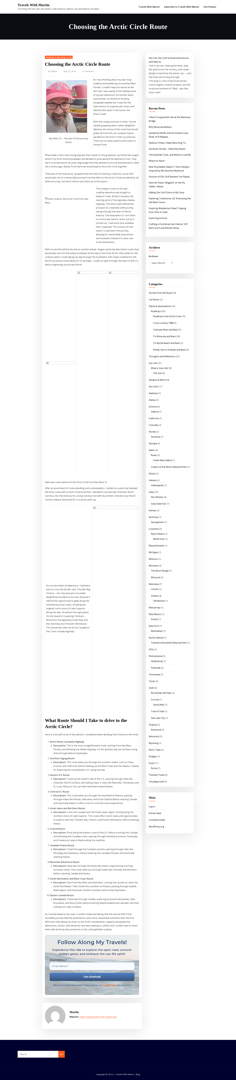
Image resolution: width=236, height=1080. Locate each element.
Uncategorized (156, 781)
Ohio (151, 649)
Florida (152, 431)
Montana (153, 565)
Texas (152, 681)
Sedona (155, 411)
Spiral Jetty (158, 704)
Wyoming (153, 743)
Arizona (153, 406)
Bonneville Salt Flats (161, 692)
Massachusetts (156, 545)
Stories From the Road (160, 292)
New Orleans (157, 533)
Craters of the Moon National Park (169, 466)
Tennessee (154, 674)
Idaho (152, 450)
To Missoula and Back (164, 336)
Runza (154, 768)
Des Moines (157, 497)
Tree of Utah (157, 711)
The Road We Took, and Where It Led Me (170, 154)
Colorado (153, 425)
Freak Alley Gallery (162, 460)
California (154, 418)
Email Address (58, 960)
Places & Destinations (160, 306)
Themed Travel (156, 774)
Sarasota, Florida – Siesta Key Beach (167, 148)
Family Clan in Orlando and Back (169, 349)
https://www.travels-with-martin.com (98, 1016)
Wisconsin (154, 736)
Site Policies (209, 6)
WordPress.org (156, 826)
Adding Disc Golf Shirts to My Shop (166, 192)
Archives (153, 256)
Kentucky (153, 517)
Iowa (151, 491)
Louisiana (154, 528)
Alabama (153, 393)
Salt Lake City (158, 717)
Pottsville (155, 667)
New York (154, 625)
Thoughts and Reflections (162, 356)
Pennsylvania (155, 656)
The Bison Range (160, 570)
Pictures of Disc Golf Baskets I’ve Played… (170, 176)
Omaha (154, 595)
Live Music (154, 299)
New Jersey (154, 607)
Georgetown (157, 522)
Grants (154, 619)
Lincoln (154, 589)
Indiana (152, 480)
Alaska (152, 399)
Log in (152, 806)
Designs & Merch (157, 379)
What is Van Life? (159, 368)
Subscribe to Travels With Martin (181, 6)
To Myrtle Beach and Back (166, 343)
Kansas (152, 510)
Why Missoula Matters (160, 126)
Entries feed (155, 813)
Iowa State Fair (158, 503)
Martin (52, 71)
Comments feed (157, 819)
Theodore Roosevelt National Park (169, 642)
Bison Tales (155, 749)
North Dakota (156, 637)
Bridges (153, 756)
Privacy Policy (110, 985)
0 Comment (88, 71)
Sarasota (155, 436)
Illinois (152, 473)
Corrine (155, 699)
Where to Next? (157, 160)
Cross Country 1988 (163, 322)
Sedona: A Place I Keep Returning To (167, 142)
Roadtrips (156, 311)
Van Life (153, 363)
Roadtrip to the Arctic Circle (59, 57)
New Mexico (155, 614)
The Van (157, 373)
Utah (151, 687)
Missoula (155, 577)
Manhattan (156, 630)
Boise (154, 455)
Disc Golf (153, 386)
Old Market (159, 600)
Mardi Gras (158, 538)
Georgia (153, 443)
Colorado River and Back (165, 329)
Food (151, 763)
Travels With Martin (33, 5)
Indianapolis (157, 485)
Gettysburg (157, 661)
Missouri (153, 558)
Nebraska (154, 584)
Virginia (153, 724)
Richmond (156, 729)
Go (61, 1054)
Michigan (153, 552)
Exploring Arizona (158, 218)
